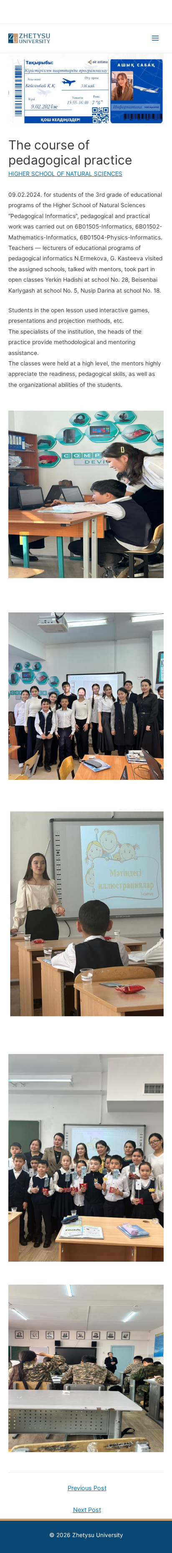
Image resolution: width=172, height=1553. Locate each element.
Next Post (87, 1510)
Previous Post (87, 1488)
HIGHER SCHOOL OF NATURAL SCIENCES (65, 173)
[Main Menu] (155, 38)
